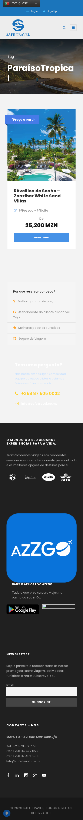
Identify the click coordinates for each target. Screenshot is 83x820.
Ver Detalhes (41, 237)
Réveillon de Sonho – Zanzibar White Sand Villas (37, 196)
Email (10, 684)
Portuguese (19, 3)
